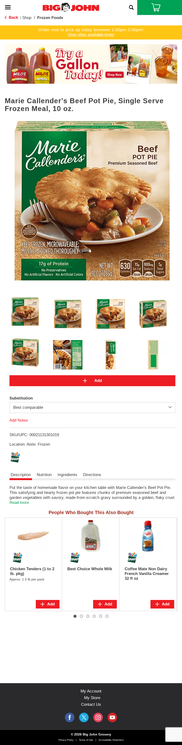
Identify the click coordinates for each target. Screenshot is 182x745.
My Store (92, 698)
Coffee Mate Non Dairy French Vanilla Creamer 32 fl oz (147, 574)
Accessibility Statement (111, 740)
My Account (91, 691)
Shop (26, 17)
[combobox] (92, 407)
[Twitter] (84, 717)
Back (13, 17)
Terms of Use (86, 740)
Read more (19, 502)
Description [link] (21, 474)
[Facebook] (69, 717)
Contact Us (91, 704)
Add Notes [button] (18, 420)
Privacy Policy (66, 740)
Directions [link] (92, 474)
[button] (91, 63)
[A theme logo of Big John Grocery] (70, 7)
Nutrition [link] (44, 474)
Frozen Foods (50, 17)
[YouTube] (98, 717)
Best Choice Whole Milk (89, 569)
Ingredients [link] (67, 474)
